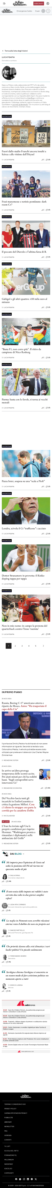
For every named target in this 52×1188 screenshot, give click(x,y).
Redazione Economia (12, 788)
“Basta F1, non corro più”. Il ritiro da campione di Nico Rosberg (21, 350)
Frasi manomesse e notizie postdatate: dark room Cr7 (24, 203)
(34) (9, 881)
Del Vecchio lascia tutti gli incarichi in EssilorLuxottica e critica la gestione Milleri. (17, 801)
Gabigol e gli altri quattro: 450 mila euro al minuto (24, 300)
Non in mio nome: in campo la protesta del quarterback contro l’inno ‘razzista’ (24, 627)
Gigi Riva (30, 98)
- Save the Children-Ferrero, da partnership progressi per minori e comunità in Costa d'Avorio (24, 1011)
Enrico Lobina (15, 985)
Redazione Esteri (10, 760)
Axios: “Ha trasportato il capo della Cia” (24, 707)
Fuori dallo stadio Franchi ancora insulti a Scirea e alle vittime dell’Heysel (24, 153)
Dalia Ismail (14, 875)
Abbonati (38, 3)
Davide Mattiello (16, 930)
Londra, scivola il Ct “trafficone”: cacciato (24, 528)
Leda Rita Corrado (17, 904)
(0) (49, 159)
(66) (48, 788)
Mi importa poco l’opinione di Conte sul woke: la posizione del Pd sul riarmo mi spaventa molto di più (25, 866)
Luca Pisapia (8, 160)
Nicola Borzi (8, 816)
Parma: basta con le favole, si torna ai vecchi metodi (25, 401)
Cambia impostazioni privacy (15, 1113)
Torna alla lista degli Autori (16, 50)
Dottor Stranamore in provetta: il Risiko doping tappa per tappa (23, 577)
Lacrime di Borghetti (20, 104)
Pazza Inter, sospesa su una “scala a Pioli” (23, 481)
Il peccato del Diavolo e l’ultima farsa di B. (24, 251)
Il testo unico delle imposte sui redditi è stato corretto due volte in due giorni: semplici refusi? (27, 895)
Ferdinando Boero (17, 956)
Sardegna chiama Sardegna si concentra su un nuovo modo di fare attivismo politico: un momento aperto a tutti (27, 975)
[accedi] (47, 3)
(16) (9, 962)
